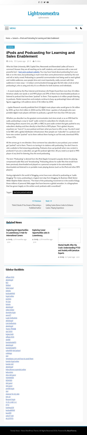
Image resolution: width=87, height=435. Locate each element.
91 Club (8, 301)
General (10, 47)
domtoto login (11, 312)
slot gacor (9, 383)
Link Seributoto (11, 323)
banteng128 (10, 407)
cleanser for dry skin (12, 394)
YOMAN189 (10, 378)
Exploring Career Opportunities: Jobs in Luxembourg (40, 233)
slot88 (8, 340)
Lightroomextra (43, 13)
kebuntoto (9, 372)
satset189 (9, 350)
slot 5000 (9, 331)
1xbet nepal (9, 288)
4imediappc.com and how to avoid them (19, 359)
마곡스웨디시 (11, 402)
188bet (8, 285)
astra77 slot (10, 416)
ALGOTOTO (9, 418)
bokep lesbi (9, 334)
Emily (11, 61)
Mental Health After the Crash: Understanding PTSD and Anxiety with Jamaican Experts (69, 249)
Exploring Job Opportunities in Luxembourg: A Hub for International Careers (17, 233)
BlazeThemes (71, 431)
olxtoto (8, 291)
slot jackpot (17, 350)
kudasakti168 (10, 293)
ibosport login (10, 399)
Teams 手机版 (11, 329)
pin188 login (10, 388)
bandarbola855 (11, 342)
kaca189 (8, 413)
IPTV (7, 405)
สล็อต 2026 (10, 277)
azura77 (8, 315)
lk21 (7, 282)
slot (7, 356)
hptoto (8, 304)
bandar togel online (12, 361)
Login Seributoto (11, 318)
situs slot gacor (11, 375)
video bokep (10, 310)
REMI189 (9, 380)
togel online (10, 296)
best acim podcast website (23, 192)
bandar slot (9, 364)
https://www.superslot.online (16, 369)
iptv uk (8, 397)
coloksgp (9, 353)
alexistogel (9, 280)
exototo (8, 299)
